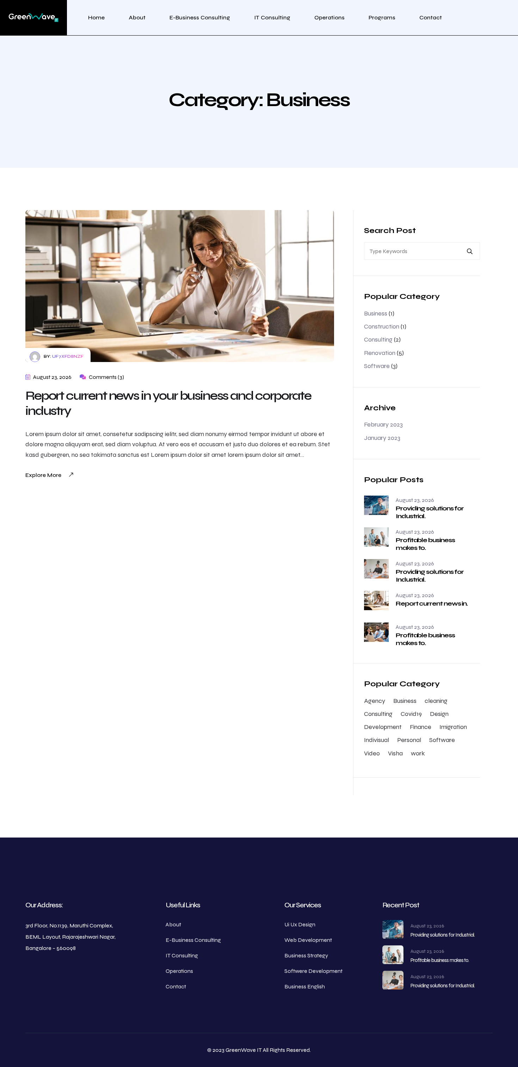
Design (439, 714)
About (137, 17)
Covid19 (411, 714)
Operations (329, 17)
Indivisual (376, 740)
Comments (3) (106, 377)
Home (96, 17)
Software (377, 366)
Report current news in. (432, 603)
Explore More (43, 475)
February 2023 (383, 424)
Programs (382, 17)
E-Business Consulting (199, 17)
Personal (409, 740)
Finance (420, 727)
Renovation (379, 353)
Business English (304, 986)
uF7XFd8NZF (68, 356)
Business (375, 313)
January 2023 (382, 438)
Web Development (308, 940)
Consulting (378, 339)
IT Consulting (272, 17)
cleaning (436, 701)
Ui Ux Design (299, 924)
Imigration (453, 727)
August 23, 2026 (52, 377)
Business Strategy (306, 955)
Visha (395, 753)
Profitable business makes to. (425, 544)
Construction (381, 326)
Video (372, 753)
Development (383, 727)
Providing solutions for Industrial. (430, 512)
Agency (374, 701)
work (418, 753)
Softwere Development (313, 971)
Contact (430, 17)
